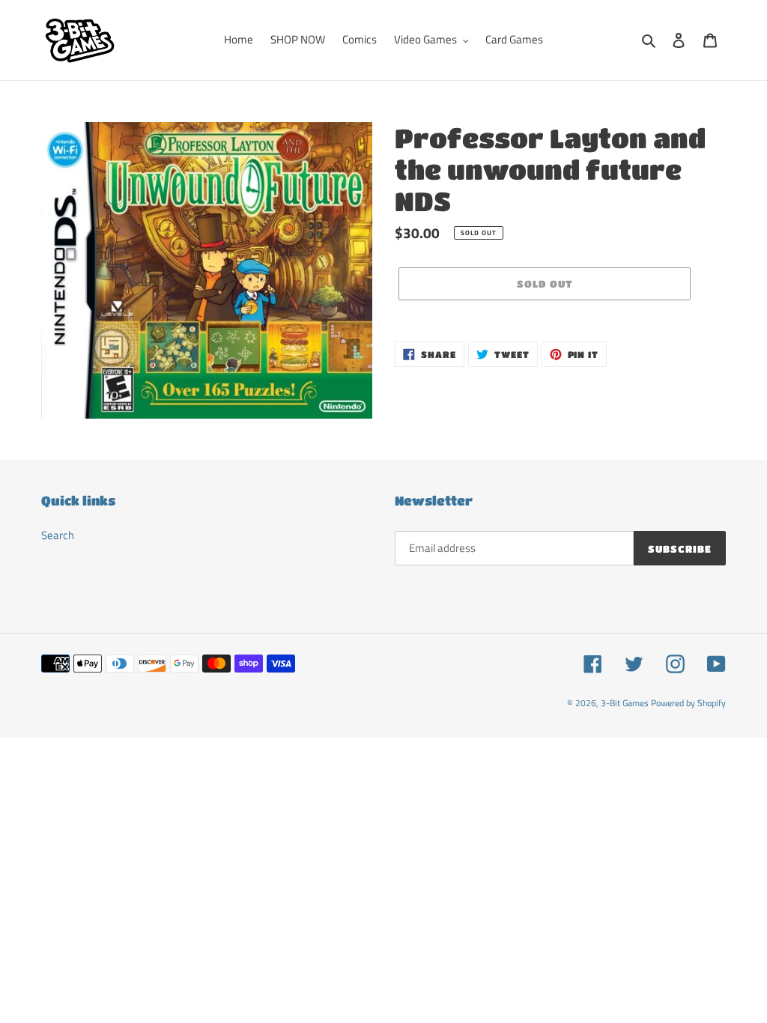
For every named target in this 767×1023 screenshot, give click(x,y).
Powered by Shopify (688, 703)
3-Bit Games (625, 703)
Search (57, 535)
